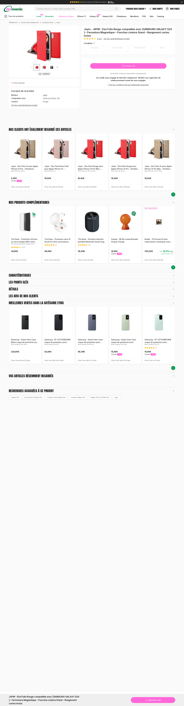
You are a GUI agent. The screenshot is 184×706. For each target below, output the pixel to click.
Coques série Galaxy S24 (56, 397)
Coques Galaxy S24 (78, 397)
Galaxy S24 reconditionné (99, 397)
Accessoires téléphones (30, 22)
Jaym (45, 95)
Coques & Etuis (47, 22)
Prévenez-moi (129, 66)
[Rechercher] (117, 8)
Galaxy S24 (15, 397)
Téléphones (13, 22)
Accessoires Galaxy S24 (33, 397)
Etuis (58, 22)
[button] (57, 67)
